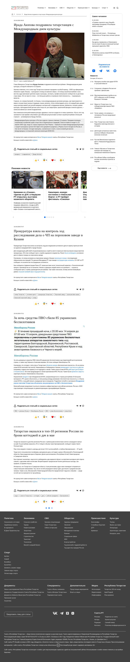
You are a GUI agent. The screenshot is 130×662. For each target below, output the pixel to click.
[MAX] (115, 71)
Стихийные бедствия (98, 525)
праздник (17, 154)
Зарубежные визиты (11, 525)
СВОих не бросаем (51, 527)
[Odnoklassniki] (67, 613)
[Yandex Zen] (72, 613)
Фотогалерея (96, 589)
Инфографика (96, 595)
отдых (16, 495)
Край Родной (108, 592)
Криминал (94, 530)
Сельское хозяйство (30, 522)
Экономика (51, 8)
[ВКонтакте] (77, 149)
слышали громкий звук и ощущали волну (31, 272)
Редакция (97, 622)
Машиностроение (29, 533)
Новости (94, 76)
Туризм (26, 525)
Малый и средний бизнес (32, 545)
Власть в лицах (75, 592)
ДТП (92, 527)
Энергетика (27, 530)
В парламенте (8, 527)
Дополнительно (77, 585)
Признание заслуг (10, 598)
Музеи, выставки (115, 525)
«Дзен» (35, 140)
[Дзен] (94, 71)
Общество (70, 8)
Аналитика (7, 601)
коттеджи (36, 495)
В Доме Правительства (11, 530)
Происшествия (83, 8)
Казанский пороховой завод (23, 297)
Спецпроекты (53, 585)
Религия (67, 533)
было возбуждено (70, 253)
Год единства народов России (74, 548)
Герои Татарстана (50, 525)
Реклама (97, 616)
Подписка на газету (111, 616)
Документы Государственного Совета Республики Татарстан (24, 592)
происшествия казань (73, 294)
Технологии (27, 542)
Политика (41, 8)
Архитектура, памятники (118, 530)
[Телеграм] (101, 71)
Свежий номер (110, 622)
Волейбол (7, 562)
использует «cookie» (36, 649)
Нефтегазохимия (29, 527)
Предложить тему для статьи (18, 614)
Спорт (104, 8)
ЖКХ (65, 539)
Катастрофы (95, 522)
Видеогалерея (96, 592)
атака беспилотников (56, 411)
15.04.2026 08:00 (19, 20)
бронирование (64, 495)
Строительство (29, 536)
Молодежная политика (71, 530)
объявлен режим (51, 365)
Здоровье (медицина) (71, 522)
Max (38, 137)
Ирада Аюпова (37, 154)
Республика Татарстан (115, 585)
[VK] (55, 613)
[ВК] (108, 71)
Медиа (95, 585)
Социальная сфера (70, 536)
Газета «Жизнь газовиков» (56, 589)
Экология (67, 525)
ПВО (16, 411)
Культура (95, 8)
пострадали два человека (65, 260)
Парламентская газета (54, 595)
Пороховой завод (60, 294)
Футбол (6, 556)
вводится (26, 377)
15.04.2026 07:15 (19, 426)
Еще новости (102, 168)
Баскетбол (7, 565)
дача (43, 495)
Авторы (96, 619)
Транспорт (27, 539)
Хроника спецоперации (52, 522)
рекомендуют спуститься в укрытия (72, 367)
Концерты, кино (115, 533)
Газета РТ (99, 613)
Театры (112, 522)
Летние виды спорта (11, 573)
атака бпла (68, 411)
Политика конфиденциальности (115, 625)
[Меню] (114, 8)
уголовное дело (31, 294)
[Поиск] (117, 8)
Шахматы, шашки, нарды (12, 567)
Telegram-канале (46, 137)
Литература (114, 527)
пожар (35, 297)
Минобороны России (37, 411)
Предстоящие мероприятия (79, 589)
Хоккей (6, 559)
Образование (68, 527)
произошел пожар (60, 258)
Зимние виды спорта (11, 570)
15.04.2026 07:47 (19, 226)
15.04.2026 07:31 (19, 313)
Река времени (109, 595)
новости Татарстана (26, 495)
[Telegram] (80, 149)
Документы (9, 585)
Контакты (97, 625)
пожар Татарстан (19, 294)
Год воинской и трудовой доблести (75, 545)
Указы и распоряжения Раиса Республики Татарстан (21, 589)
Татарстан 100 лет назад (112, 589)
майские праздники (52, 495)
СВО (61, 8)
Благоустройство (69, 542)
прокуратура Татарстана (45, 294)
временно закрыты (77, 371)
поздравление (26, 154)
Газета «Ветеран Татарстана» (57, 592)
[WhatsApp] (83, 149)
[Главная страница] (20, 8)
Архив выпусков (110, 619)
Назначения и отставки (11, 522)
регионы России (24, 411)
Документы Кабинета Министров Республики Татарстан (22, 595)
